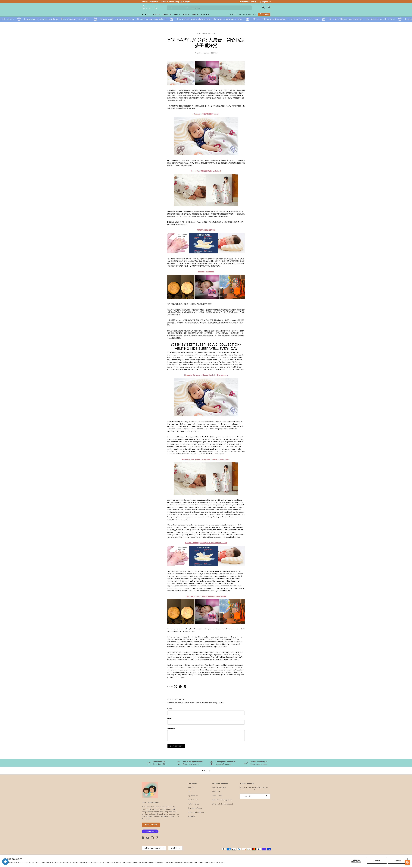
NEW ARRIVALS (249, 14)
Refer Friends (193, 804)
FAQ (190, 792)
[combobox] (209, 8)
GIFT (185, 14)
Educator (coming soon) (222, 800)
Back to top (206, 771)
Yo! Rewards (193, 800)
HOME (155, 14)
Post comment (176, 746)
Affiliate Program (219, 787)
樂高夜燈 (201, 272)
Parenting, (200, 33)
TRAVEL (166, 14)
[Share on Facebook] (180, 686)
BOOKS (144, 14)
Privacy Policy (219, 862)
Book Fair (216, 792)
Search (191, 787)
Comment (171, 728)
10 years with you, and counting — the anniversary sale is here (105, 19)
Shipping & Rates (195, 808)
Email (169, 718)
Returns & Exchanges (196, 812)
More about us (151, 825)
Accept (377, 861)
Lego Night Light (193, 596)
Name (169, 708)
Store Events (217, 796)
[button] (269, 7)
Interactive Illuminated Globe (214, 596)
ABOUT (204, 14)
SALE (194, 14)
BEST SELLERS (235, 14)
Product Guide (210, 33)
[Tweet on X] (175, 686)
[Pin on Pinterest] (185, 686)
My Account (193, 796)
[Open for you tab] (407, 862)
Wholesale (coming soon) (222, 804)
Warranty (191, 816)
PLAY (176, 14)
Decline (398, 861)
